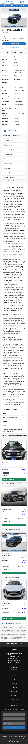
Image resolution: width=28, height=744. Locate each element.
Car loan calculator (14, 691)
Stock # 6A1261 (5, 601)
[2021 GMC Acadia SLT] (14, 450)
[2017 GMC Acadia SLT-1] (14, 496)
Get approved (14, 687)
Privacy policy (14, 695)
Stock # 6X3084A (5, 507)
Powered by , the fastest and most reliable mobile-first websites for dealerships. (14, 737)
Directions (14, 676)
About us (14, 679)
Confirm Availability (9, 479)
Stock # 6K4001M (5, 462)
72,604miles (23, 466)
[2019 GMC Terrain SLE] (14, 542)
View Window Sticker (12, 130)
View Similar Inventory (14, 47)
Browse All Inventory (14, 43)
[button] (20, 2)
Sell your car (14, 683)
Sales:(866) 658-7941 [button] (15, 660)
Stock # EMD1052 (5, 553)
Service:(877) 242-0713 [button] (15, 662)
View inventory (14, 672)
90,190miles (23, 557)
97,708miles (23, 511)
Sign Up (14, 727)
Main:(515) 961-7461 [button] (15, 658)
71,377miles (23, 605)
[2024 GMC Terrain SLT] (14, 590)
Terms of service (14, 699)
